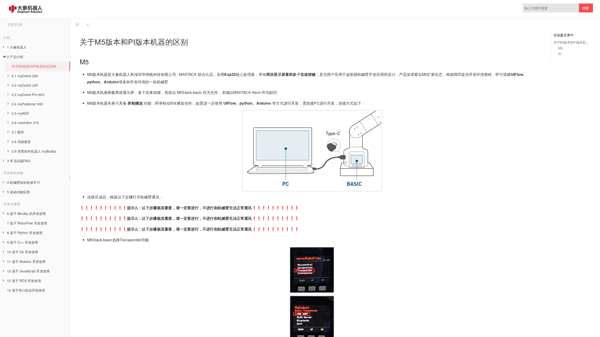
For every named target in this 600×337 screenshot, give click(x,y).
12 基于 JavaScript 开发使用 (28, 271)
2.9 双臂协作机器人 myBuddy (34, 151)
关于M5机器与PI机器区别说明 (34, 66)
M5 (560, 48)
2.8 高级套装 (21, 141)
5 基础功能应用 (18, 192)
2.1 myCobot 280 (25, 75)
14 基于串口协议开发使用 (26, 290)
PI (559, 54)
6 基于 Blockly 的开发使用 (26, 213)
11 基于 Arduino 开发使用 (26, 261)
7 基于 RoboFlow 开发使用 (27, 223)
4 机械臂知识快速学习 (23, 182)
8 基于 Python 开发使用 (24, 232)
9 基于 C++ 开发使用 (22, 242)
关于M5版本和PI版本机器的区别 (572, 42)
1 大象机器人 (16, 47)
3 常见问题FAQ (18, 160)
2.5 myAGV (20, 113)
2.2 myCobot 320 (25, 85)
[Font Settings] (87, 24)
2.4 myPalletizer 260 (27, 104)
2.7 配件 (18, 132)
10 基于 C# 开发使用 (22, 251)
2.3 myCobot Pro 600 (28, 94)
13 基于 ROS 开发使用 (24, 280)
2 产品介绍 (15, 56)
